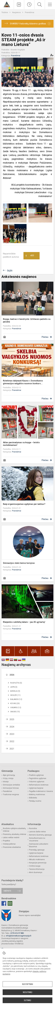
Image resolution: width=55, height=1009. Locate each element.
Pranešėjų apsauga (36, 850)
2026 (12, 675)
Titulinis (4, 12)
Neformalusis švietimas (38, 785)
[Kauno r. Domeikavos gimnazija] (7, 4)
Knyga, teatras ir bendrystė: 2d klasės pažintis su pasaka (26, 320)
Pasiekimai (7, 791)
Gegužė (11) (15, 695)
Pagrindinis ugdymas (37, 778)
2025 (12, 719)
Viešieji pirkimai (9, 844)
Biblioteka (33, 798)
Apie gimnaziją (9, 775)
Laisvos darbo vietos (37, 832)
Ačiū (30, 255)
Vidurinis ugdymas (36, 782)
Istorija (6, 782)
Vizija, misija (8, 778)
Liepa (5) (13, 687)
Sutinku (27, 1000)
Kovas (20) (15, 703)
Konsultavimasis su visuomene (37, 839)
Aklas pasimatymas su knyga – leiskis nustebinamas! (21, 443)
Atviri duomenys (35, 872)
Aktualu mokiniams (37, 859)
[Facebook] (3, 903)
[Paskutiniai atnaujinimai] (29, 4)
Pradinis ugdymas (36, 775)
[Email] (10, 903)
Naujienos (16, 12)
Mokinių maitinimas (37, 794)
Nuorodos (33, 828)
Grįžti (9, 270)
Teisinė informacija (36, 869)
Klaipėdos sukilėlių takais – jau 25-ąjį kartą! (24, 622)
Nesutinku (27, 992)
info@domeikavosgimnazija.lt (18, 936)
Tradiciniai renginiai (11, 794)
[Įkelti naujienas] (19, 4)
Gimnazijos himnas (11, 788)
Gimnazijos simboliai (11, 785)
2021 (12, 749)
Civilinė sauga (34, 866)
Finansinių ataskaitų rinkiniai (14, 834)
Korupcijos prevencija (37, 863)
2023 (12, 734)
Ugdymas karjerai (36, 788)
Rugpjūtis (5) (16, 683)
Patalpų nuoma (35, 801)
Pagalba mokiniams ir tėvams (41, 791)
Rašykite (7, 891)
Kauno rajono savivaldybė (29, 915)
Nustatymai (27, 984)
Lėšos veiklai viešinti (11, 837)
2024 (12, 727)
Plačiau (45, 337)
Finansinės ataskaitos (12, 847)
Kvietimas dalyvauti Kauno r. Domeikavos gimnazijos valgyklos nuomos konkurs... (23, 382)
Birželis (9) (15, 691)
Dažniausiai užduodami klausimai (38, 845)
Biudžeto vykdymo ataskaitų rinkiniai (14, 829)
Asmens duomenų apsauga (40, 835)
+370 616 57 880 (17, 933)
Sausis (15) (15, 712)
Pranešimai (29, 12)
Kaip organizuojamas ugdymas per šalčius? (24, 504)
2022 (12, 741)
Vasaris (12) (15, 708)
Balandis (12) (16, 699)
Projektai (6, 841)
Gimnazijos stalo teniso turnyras (19, 563)
